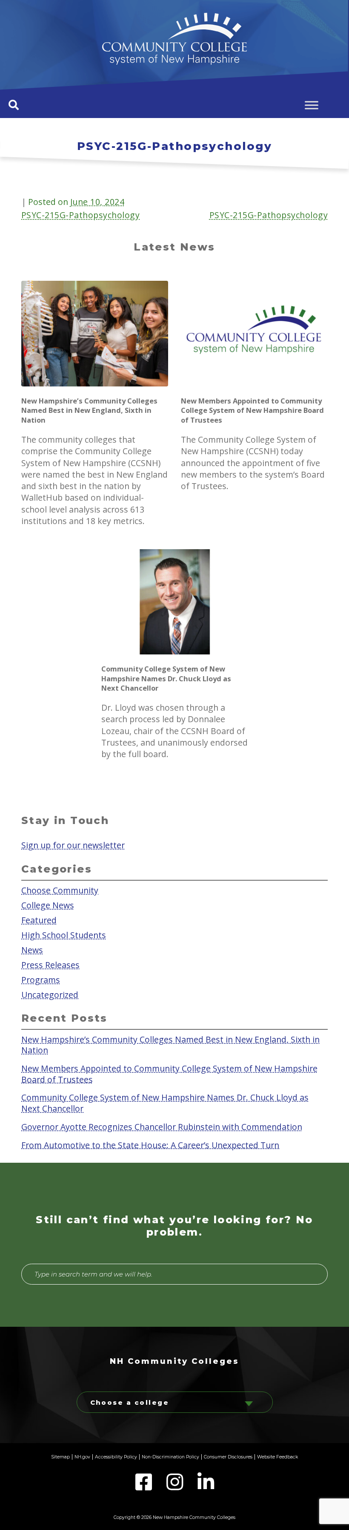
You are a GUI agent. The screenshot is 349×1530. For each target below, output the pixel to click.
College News (47, 905)
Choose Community (59, 890)
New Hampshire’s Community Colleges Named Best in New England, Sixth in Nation (170, 1044)
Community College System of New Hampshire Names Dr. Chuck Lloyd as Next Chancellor (165, 1103)
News (32, 950)
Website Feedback (277, 1457)
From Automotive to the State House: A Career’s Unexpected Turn (150, 1144)
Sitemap (60, 1457)
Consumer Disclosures (228, 1457)
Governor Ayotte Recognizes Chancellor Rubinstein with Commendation (161, 1126)
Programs (40, 979)
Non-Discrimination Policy (170, 1457)
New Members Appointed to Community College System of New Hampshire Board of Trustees (169, 1074)
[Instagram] (175, 1487)
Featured (39, 919)
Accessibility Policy (116, 1457)
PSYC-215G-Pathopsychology (80, 215)
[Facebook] (144, 1487)
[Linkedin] (205, 1487)
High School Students (63, 934)
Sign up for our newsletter (73, 845)
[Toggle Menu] (311, 105)
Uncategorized (49, 994)
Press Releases (50, 965)
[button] (13, 105)
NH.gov (82, 1457)
